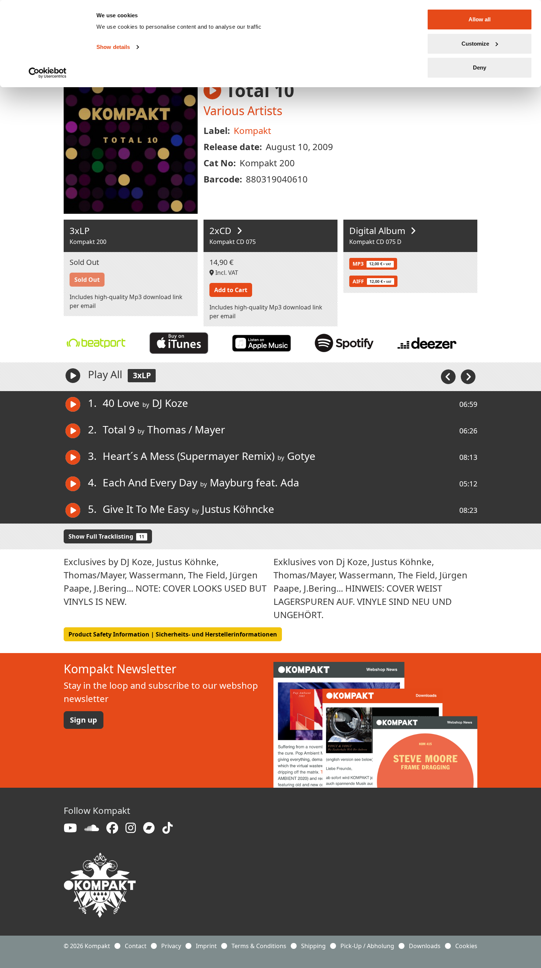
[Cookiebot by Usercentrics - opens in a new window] (47, 72)
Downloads (425, 946)
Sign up (83, 720)
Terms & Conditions (258, 946)
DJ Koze (170, 403)
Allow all (479, 19)
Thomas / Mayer (186, 429)
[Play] (73, 375)
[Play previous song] (449, 376)
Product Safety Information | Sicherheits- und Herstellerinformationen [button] (172, 634)
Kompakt (252, 130)
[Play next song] (468, 376)
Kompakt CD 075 (232, 242)
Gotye (301, 456)
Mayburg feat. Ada (254, 482)
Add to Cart (230, 290)
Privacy (171, 946)
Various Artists (243, 110)
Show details (113, 47)
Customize (475, 43)
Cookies (466, 946)
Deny (479, 67)
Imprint (206, 946)
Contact (135, 946)
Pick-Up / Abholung (367, 946)
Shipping (313, 946)
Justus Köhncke (238, 509)
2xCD (221, 230)
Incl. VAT (226, 273)
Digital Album (378, 230)
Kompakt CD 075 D (375, 242)
